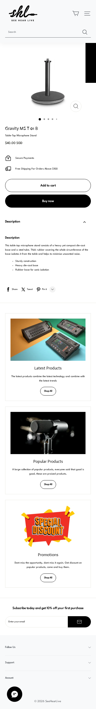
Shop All (48, 391)
